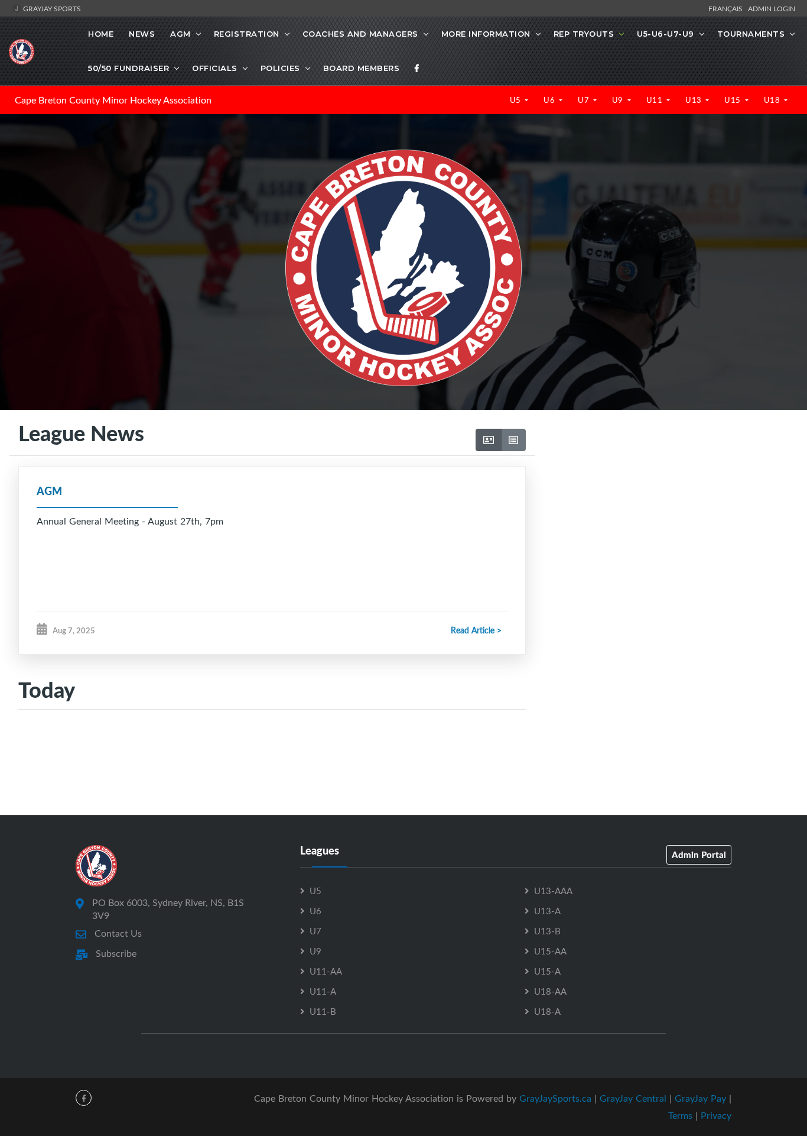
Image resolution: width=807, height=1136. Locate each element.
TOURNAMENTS (751, 33)
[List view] (513, 440)
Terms (680, 1115)
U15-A (547, 971)
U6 (550, 100)
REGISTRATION (246, 33)
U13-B (547, 931)
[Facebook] (417, 68)
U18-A (547, 1011)
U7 (584, 100)
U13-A (547, 911)
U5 (516, 100)
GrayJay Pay (700, 1098)
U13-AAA (553, 890)
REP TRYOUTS (584, 33)
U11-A (323, 991)
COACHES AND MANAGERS (360, 33)
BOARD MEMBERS (361, 68)
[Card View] (489, 440)
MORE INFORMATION (486, 33)
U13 (694, 100)
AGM (180, 33)
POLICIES (280, 68)
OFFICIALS (214, 68)
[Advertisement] (666, 533)
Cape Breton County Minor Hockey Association (113, 99)
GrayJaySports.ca (555, 1098)
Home (100, 33)
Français (727, 8)
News (142, 33)
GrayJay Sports (51, 8)
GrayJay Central (633, 1098)
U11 (655, 100)
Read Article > (476, 630)
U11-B (323, 1011)
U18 (773, 100)
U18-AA (550, 991)
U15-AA (550, 951)
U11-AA (326, 971)
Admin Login (771, 8)
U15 (733, 100)
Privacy (716, 1115)
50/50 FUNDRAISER (128, 68)
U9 (619, 100)
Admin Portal (699, 854)
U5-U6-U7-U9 (665, 33)
